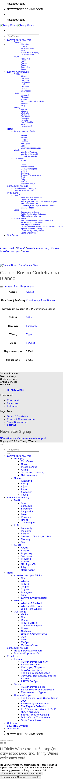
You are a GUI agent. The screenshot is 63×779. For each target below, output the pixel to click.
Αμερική (24, 112)
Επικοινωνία (13, 400)
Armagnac (25, 144)
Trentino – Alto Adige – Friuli (32, 101)
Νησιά (16, 57)
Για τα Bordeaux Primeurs (25, 188)
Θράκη (24, 46)
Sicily (23, 105)
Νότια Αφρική (26, 126)
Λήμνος (24, 63)
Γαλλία (17, 74)
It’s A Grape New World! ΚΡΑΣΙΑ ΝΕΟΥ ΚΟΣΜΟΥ (42, 227)
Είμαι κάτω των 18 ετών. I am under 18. (21, 773)
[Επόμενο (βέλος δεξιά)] (5, 743)
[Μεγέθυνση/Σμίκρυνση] (1, 740)
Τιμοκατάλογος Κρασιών (31, 197)
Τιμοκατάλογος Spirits (30, 212)
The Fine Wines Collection (32, 204)
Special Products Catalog (31, 229)
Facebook (12, 403)
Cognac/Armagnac (29, 169)
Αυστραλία (25, 116)
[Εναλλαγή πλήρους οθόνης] (5, 740)
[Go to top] (1, 444)
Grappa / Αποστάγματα (31, 175)
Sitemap (11, 424)
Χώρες (17, 107)
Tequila (24, 137)
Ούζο (23, 177)
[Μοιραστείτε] (8, 740)
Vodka (23, 160)
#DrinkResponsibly (17, 422)
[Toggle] (1, 286)
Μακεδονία (25, 44)
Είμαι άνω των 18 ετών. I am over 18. (20, 777)
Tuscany (25, 103)
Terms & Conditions (18, 416)
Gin (22, 133)
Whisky (24, 135)
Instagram (12, 406)
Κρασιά (17, 195)
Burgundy (25, 80)
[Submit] (8, 453)
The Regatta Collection (30, 224)
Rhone (24, 89)
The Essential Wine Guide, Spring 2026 (37, 220)
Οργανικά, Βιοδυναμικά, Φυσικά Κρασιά (37, 206)
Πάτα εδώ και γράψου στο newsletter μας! (23, 438)
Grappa (24, 140)
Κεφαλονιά (25, 59)
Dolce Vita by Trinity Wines (32, 231)
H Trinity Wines (15, 389)
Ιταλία (16, 93)
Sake (23, 146)
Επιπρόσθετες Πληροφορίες (18, 286)
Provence (25, 87)
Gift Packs (12, 235)
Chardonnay (33, 300)
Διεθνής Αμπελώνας (18, 71)
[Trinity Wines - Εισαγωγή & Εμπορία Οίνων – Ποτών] (17, 25)
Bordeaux (25, 78)
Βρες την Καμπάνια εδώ (24, 190)
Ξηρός (29, 334)
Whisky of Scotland (29, 152)
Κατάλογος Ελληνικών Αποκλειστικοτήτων (39, 201)
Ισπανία (24, 120)
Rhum (23, 165)
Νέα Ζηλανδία (27, 122)
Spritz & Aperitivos (28, 233)
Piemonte (25, 97)
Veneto (24, 99)
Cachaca (25, 173)
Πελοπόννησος (27, 55)
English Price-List (28, 199)
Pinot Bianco (48, 300)
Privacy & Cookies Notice (21, 419)
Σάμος (23, 65)
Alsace (24, 76)
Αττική (23, 50)
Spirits (16, 210)
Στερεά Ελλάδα (27, 48)
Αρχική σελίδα (7, 248)
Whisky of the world (29, 154)
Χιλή (23, 124)
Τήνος (23, 69)
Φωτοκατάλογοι (20, 218)
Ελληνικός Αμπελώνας (19, 39)
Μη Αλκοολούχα (28, 183)
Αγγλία (24, 110)
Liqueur (24, 171)
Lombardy (25, 95)
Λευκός (30, 291)
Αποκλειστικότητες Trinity (24, 131)
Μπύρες (24, 181)
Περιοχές (18, 42)
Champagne (26, 91)
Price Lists (12, 192)
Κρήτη (23, 61)
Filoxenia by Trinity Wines (32, 222)
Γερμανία (25, 118)
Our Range (18, 158)
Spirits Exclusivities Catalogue (33, 214)
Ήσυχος (30, 342)
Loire (23, 85)
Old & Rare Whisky (29, 156)
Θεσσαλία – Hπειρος (29, 53)
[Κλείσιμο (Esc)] (11, 740)
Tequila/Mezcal (27, 167)
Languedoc (25, 82)
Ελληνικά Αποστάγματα (31, 148)
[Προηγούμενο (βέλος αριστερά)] (1, 743)
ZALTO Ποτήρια (27, 208)
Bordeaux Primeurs (17, 185)
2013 (29, 317)
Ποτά (10, 128)
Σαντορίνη (25, 67)
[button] (13, 728)
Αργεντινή (25, 114)
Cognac (24, 142)
